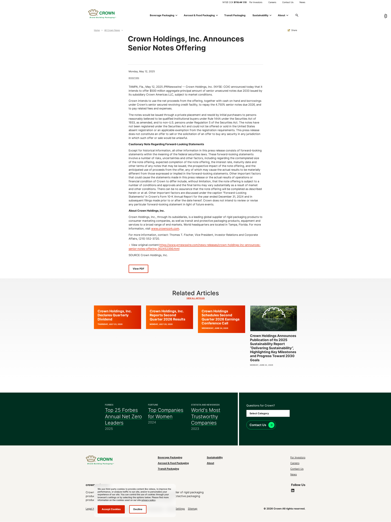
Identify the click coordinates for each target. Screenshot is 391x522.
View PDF (138, 268)
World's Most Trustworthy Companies (205, 416)
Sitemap (192, 508)
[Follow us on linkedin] (292, 490)
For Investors (255, 2)
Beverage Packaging (170, 457)
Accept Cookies (111, 509)
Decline (137, 509)
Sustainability (215, 457)
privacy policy (148, 500)
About (210, 463)
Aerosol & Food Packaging (173, 463)
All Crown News (112, 30)
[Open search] (296, 15)
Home (97, 30)
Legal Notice (93, 508)
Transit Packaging (234, 15)
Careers (272, 2)
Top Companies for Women (165, 413)
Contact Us (287, 2)
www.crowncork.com (165, 228)
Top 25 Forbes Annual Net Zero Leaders (123, 416)
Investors (134, 78)
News (302, 2)
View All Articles (195, 298)
